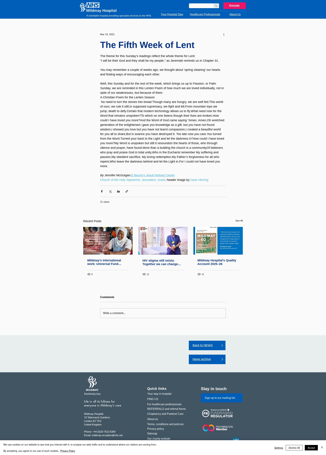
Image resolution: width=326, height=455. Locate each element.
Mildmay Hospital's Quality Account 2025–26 (216, 262)
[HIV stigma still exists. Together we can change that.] (163, 241)
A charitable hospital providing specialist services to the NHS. (119, 15)
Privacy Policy (67, 450)
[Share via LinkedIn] (118, 191)
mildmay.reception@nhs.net (107, 435)
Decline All (294, 447)
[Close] (322, 447)
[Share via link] (126, 191)
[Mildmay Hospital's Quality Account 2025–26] (218, 241)
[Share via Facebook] (101, 191)
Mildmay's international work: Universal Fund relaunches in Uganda (104, 262)
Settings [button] (278, 447)
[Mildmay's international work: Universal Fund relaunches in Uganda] (108, 241)
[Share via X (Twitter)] (110, 191)
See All (239, 220)
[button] (172, 14)
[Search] (216, 5)
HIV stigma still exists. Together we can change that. (160, 262)
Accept (311, 447)
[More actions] (224, 34)
